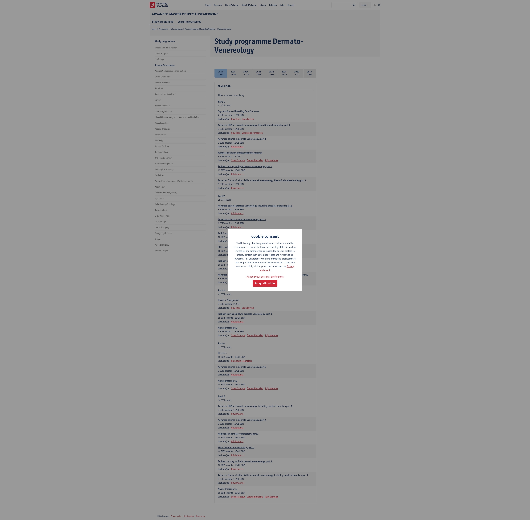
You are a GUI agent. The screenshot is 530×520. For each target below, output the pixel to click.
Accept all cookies (265, 283)
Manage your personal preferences (265, 276)
